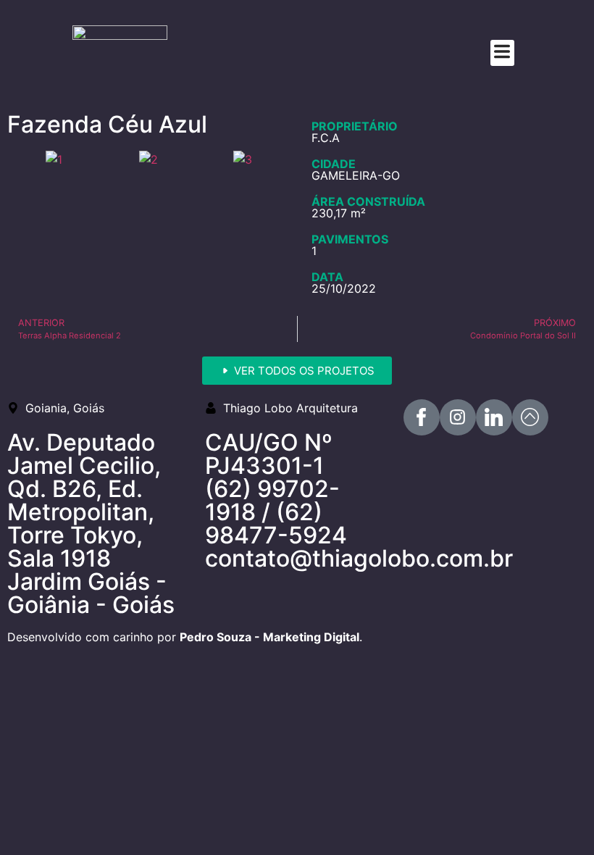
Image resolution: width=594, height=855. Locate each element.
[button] (502, 53)
